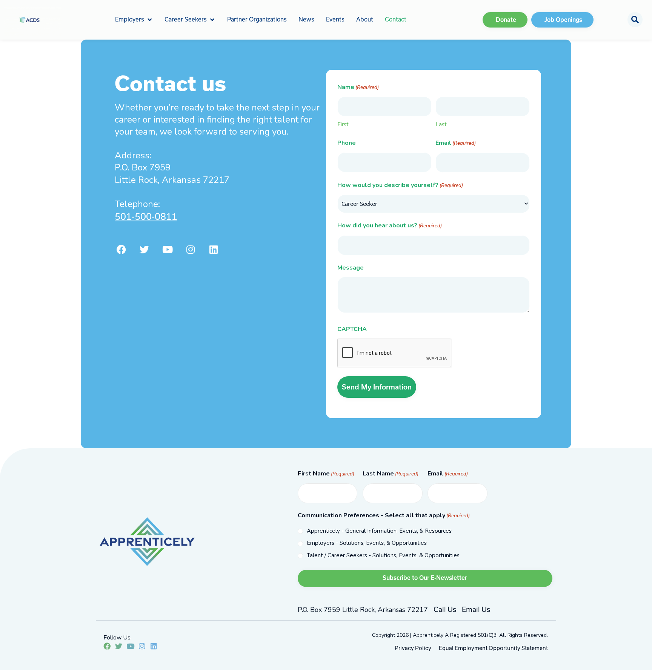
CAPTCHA (352, 329)
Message (350, 268)
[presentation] (394, 353)
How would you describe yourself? (400, 185)
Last (441, 124)
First (343, 124)
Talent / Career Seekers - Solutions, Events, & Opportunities (383, 555)
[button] (134, 20)
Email (455, 143)
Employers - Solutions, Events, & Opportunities (367, 543)
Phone (346, 143)
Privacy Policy (413, 648)
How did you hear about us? (389, 225)
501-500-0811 (146, 216)
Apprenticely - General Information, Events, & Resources (379, 531)
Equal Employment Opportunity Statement (493, 648)
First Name (326, 473)
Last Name (390, 473)
